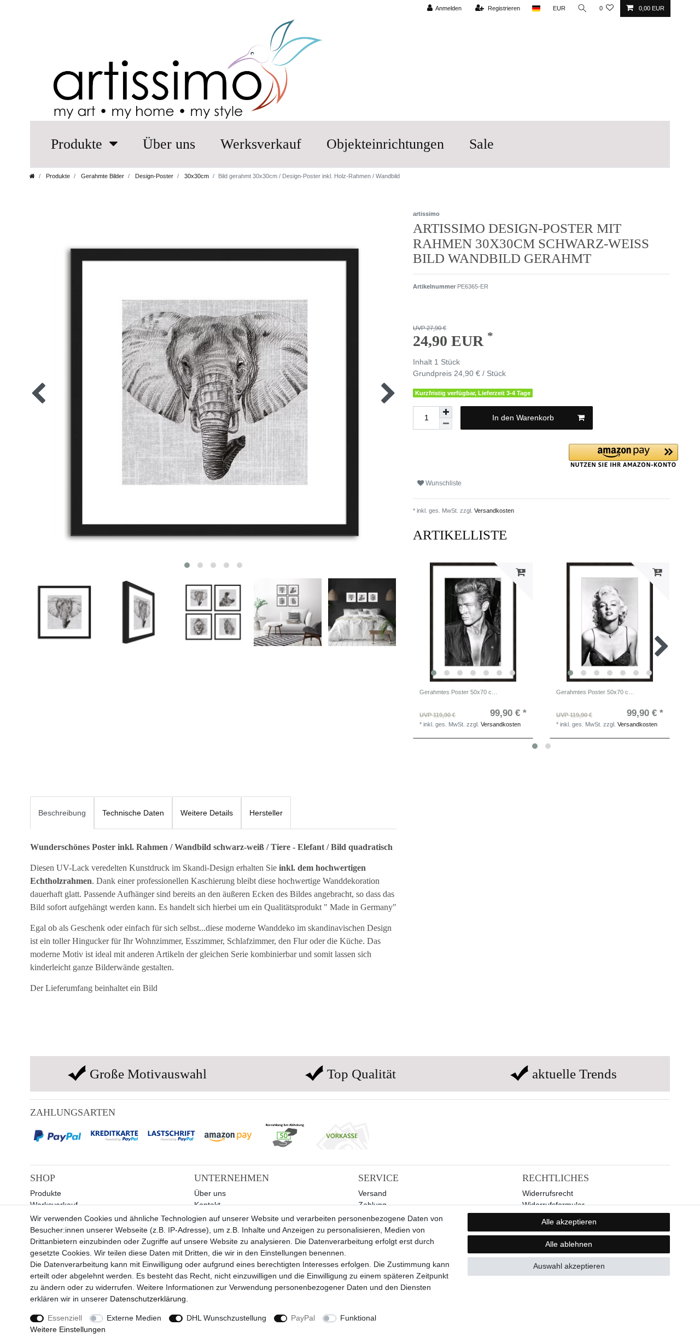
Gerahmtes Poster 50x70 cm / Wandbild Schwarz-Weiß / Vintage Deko (459, 692)
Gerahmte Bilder (101, 176)
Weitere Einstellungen (68, 1329)
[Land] (536, 8)
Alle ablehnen (568, 1244)
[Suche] (582, 8)
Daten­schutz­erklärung (148, 1298)
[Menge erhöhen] (445, 412)
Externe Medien (134, 1317)
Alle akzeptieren (569, 1221)
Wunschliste (443, 483)
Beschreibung (62, 812)
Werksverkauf (260, 144)
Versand (372, 1193)
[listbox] (473, 622)
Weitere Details (206, 812)
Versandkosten (493, 510)
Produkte (76, 144)
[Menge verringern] (445, 424)
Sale (481, 144)
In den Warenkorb (523, 417)
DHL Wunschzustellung (226, 1317)
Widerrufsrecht (547, 1193)
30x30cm (196, 176)
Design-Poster (153, 176)
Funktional (358, 1317)
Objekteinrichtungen (385, 144)
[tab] (62, 812)
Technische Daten (133, 812)
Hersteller (266, 812)
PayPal (303, 1317)
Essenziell (65, 1317)
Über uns (169, 144)
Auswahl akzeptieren (569, 1266)
